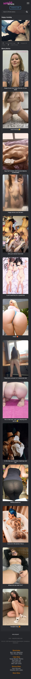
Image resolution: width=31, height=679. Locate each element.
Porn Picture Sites (16, 654)
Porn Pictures (16, 668)
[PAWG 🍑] (15, 317)
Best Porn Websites (16, 652)
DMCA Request (15, 634)
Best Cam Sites (16, 663)
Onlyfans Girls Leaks (16, 670)
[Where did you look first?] (15, 565)
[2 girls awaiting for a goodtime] (15, 275)
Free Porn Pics (16, 662)
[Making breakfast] (15, 483)
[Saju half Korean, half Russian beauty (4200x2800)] (15, 151)
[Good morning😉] (15, 110)
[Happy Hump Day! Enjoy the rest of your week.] (15, 68)
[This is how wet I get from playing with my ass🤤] (15, 400)
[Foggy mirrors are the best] (15, 193)
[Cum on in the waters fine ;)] (15, 524)
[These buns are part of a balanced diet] (15, 358)
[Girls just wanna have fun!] (15, 234)
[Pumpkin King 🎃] (15, 607)
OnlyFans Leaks (15, 8)
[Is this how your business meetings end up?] (15, 441)
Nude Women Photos (16, 659)
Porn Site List (16, 660)
